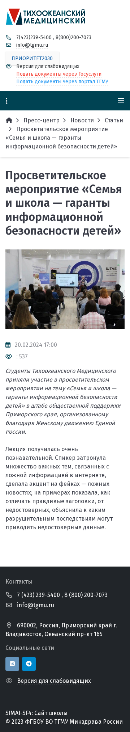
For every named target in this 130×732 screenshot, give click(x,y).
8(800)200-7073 (73, 37)
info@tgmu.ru (32, 45)
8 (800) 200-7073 (86, 595)
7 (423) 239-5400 (38, 595)
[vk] (12, 664)
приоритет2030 (32, 58)
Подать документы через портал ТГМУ (62, 82)
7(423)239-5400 (34, 37)
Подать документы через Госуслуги (58, 74)
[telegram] (29, 664)
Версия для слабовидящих (47, 66)
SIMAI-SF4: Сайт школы (36, 713)
